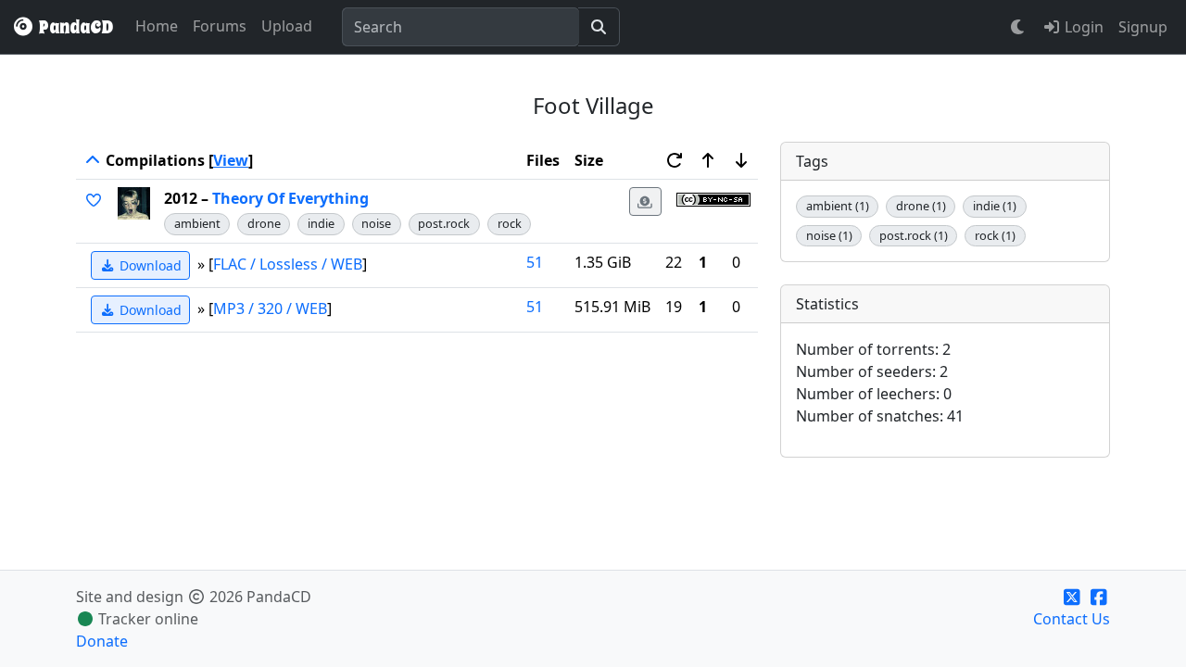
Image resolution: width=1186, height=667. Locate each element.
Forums (219, 26)
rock (510, 223)
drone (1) (921, 205)
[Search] (599, 26)
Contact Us (1071, 619)
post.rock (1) (913, 235)
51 (534, 262)
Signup (1142, 27)
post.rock (444, 223)
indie (321, 223)
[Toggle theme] (1018, 26)
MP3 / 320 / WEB (270, 307)
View (230, 160)
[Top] (92, 160)
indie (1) (994, 205)
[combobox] (460, 26)
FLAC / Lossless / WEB (287, 263)
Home (156, 26)
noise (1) (829, 235)
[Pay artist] (645, 201)
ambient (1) (837, 205)
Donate (102, 641)
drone (264, 223)
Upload (286, 26)
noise (376, 223)
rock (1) (995, 235)
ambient (197, 223)
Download (149, 265)
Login (1082, 27)
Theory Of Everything (290, 198)
